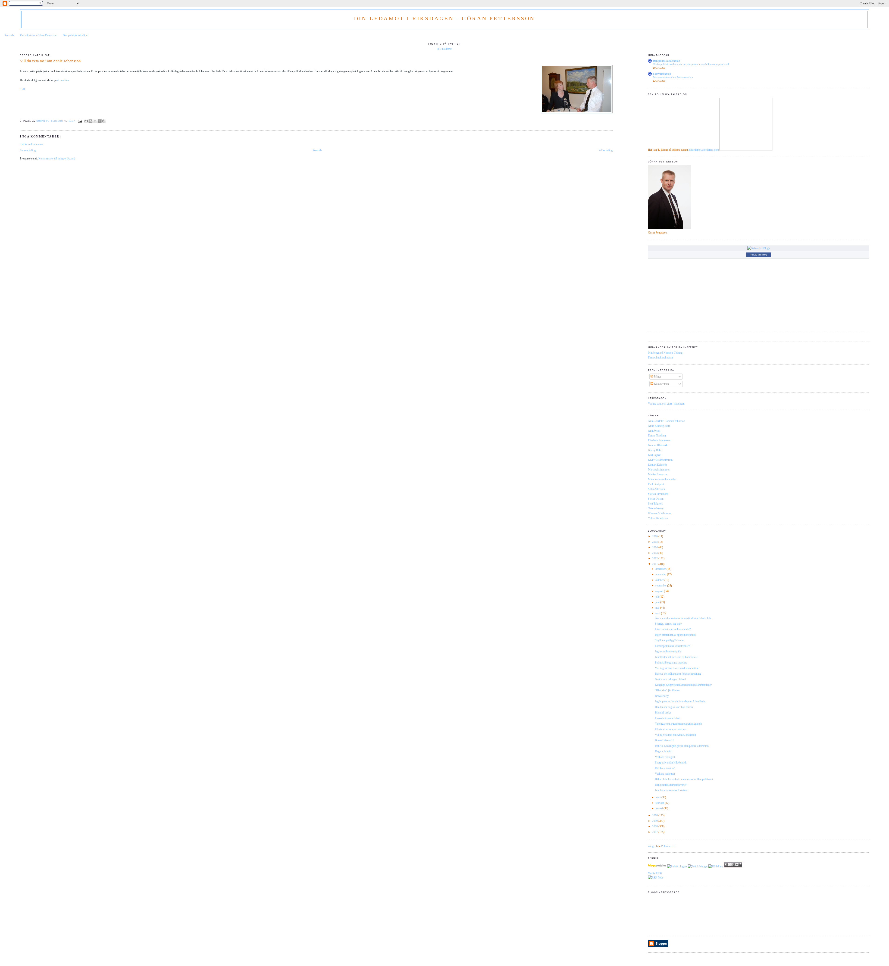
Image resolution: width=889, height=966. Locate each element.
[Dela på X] (95, 121)
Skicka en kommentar (32, 144)
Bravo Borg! (662, 696)
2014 (655, 547)
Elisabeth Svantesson (659, 440)
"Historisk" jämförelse (667, 690)
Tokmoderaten (656, 508)
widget (651, 846)
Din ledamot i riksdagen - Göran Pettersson (444, 19)
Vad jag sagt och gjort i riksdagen (666, 403)
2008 (655, 826)
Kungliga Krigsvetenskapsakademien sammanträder (683, 684)
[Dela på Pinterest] (103, 121)
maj (657, 607)
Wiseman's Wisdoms (659, 513)
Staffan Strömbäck (658, 493)
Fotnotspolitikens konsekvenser (672, 646)
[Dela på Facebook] (99, 121)
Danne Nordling (657, 435)
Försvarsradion (662, 73)
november (661, 574)
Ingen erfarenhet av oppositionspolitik (675, 634)
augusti (659, 591)
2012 (655, 558)
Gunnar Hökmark (657, 445)
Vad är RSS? (655, 873)
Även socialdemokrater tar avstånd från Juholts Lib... (684, 618)
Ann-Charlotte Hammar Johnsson (666, 421)
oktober (659, 580)
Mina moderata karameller (662, 479)
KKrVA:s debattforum (660, 459)
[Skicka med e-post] (86, 121)
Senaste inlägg (28, 150)
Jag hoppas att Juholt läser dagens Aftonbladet (680, 701)
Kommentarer (661, 384)
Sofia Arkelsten (656, 489)
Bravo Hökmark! (664, 740)
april (658, 613)
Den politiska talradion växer (670, 784)
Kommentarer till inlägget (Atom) (56, 158)
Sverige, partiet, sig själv (668, 623)
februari (660, 802)
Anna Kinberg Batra (659, 425)
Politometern (668, 846)
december (661, 568)
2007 (655, 832)
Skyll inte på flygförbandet (669, 640)
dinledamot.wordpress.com (704, 149)
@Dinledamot (444, 48)
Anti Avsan (654, 430)
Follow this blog (758, 254)
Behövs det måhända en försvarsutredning (678, 673)
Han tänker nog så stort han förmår (674, 707)
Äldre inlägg (606, 150)
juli (657, 596)
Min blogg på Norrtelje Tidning (665, 352)
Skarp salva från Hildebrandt (670, 762)
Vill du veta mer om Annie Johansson (675, 734)
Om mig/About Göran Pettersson (38, 35)
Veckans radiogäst (665, 757)
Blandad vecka (663, 712)
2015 (655, 541)
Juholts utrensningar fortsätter (671, 790)
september (661, 585)
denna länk (63, 80)
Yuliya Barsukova (658, 518)
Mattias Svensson (657, 474)
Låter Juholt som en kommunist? (673, 629)
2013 (655, 553)
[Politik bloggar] (677, 866)
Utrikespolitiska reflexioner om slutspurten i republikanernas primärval (691, 64)
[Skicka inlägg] (80, 121)
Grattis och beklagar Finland (670, 679)
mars (658, 797)
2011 (655, 564)
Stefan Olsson (656, 498)
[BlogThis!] (90, 121)
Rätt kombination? (665, 768)
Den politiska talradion (75, 35)
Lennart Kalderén (657, 464)
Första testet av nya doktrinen (671, 729)
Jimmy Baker (655, 450)
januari (659, 808)
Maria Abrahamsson (659, 469)
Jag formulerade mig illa (668, 651)
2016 (655, 536)
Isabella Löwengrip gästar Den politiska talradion (682, 746)
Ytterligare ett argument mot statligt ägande (678, 723)
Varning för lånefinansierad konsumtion (676, 668)
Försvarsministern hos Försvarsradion (673, 77)
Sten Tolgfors (655, 503)
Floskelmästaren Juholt (667, 718)
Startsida (9, 35)
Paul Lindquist (656, 484)
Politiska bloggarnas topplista (671, 662)
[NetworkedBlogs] (758, 248)
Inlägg (657, 376)
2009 (655, 821)
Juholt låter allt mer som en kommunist (676, 657)
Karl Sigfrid (654, 455)
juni (657, 602)
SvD (22, 89)
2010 (655, 815)
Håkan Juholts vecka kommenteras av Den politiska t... (685, 779)
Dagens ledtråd (663, 751)
